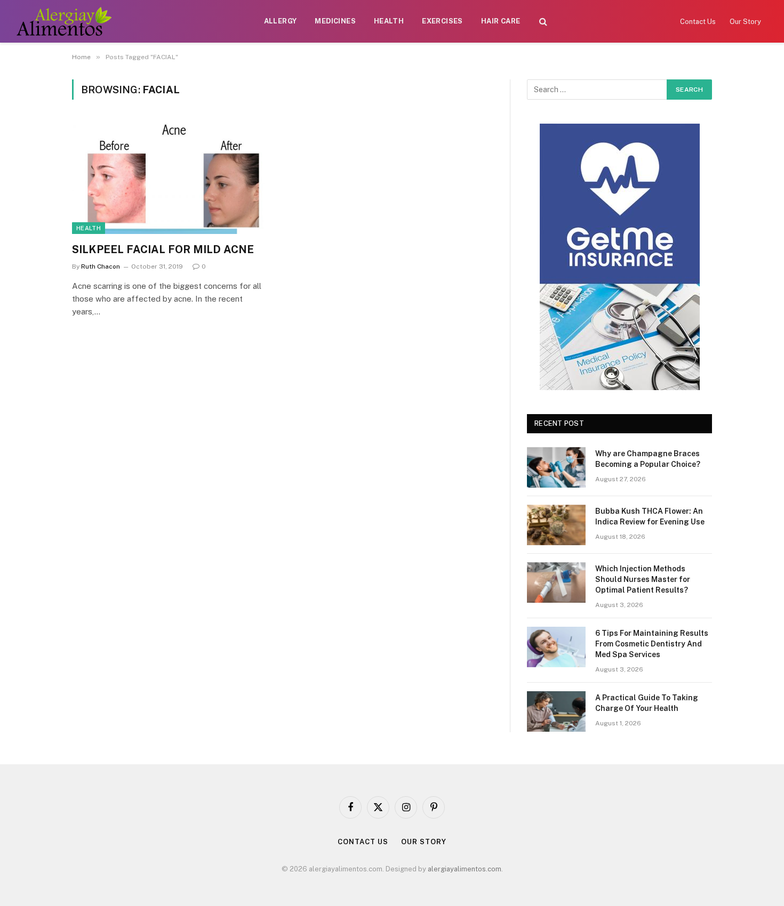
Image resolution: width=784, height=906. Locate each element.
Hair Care (501, 21)
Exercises (442, 21)
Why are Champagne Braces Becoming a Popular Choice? (647, 458)
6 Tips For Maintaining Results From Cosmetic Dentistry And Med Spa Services (651, 644)
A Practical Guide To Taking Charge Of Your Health (646, 703)
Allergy (280, 21)
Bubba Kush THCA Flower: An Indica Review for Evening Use (650, 516)
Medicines (335, 21)
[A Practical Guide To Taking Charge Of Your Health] (556, 711)
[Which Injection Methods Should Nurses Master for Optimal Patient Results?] (556, 582)
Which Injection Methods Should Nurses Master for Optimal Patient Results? (642, 579)
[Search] (543, 22)
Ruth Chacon (100, 266)
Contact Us (698, 22)
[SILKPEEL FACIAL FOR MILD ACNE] (172, 177)
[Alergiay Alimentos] (63, 21)
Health (389, 21)
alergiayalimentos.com (464, 869)
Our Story (745, 22)
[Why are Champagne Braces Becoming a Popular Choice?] (556, 467)
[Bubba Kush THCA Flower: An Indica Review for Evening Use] (556, 525)
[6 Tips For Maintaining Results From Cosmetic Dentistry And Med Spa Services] (556, 647)
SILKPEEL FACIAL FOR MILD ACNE (163, 249)
